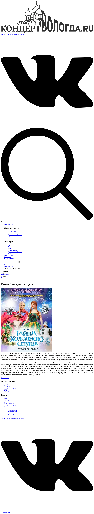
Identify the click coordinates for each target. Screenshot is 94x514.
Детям (10, 248)
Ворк (9, 253)
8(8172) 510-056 (6, 34)
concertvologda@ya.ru (17, 34)
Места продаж (8, 255)
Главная (6, 265)
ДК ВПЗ (10, 233)
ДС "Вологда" (12, 231)
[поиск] (47, 219)
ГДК (9, 236)
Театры (10, 247)
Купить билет (5, 278)
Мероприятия (8, 224)
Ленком (10, 238)
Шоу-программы (13, 250)
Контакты (7, 257)
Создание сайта (5, 512)
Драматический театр (15, 235)
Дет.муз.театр (5, 274)
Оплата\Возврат (9, 258)
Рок (9, 245)
